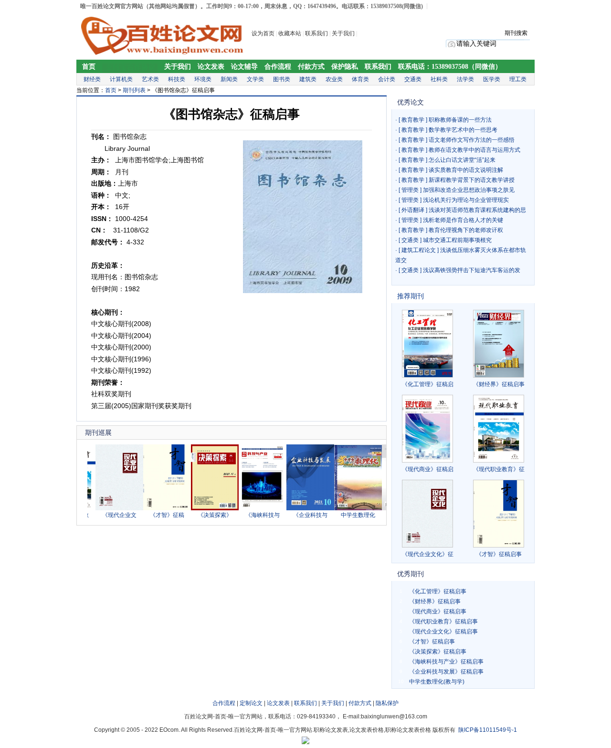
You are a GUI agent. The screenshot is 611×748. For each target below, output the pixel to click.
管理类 (410, 190)
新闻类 (229, 79)
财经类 (92, 79)
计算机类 (121, 79)
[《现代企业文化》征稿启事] (110, 508)
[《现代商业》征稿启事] (427, 429)
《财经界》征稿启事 (499, 384)
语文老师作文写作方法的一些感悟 (472, 140)
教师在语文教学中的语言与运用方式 (474, 150)
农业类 (334, 79)
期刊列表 (134, 90)
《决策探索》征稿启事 (437, 651)
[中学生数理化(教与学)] (348, 508)
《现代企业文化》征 (427, 554)
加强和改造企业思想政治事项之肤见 (469, 190)
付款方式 (311, 66)
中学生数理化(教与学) (436, 681)
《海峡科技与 (253, 515)
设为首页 (263, 33)
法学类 (465, 79)
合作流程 (277, 66)
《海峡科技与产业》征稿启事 (446, 661)
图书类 (281, 79)
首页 (88, 66)
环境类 (202, 79)
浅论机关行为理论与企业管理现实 (466, 200)
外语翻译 (412, 210)
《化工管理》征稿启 (427, 384)
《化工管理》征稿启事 (437, 591)
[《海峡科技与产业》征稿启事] (253, 508)
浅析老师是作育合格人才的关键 (463, 220)
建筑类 (307, 79)
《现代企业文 (110, 515)
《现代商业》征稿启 (427, 469)
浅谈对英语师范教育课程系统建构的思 (477, 210)
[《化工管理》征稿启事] (427, 344)
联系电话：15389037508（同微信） (450, 66)
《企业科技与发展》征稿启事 (446, 671)
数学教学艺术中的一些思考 (463, 129)
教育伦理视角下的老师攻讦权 (466, 230)
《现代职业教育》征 (499, 469)
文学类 (255, 79)
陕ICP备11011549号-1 (487, 730)
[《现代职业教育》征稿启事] (498, 429)
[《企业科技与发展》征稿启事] (301, 508)
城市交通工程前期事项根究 (457, 240)
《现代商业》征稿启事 (437, 611)
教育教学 (412, 119)
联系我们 (316, 33)
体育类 (360, 79)
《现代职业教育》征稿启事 (443, 621)
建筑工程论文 (418, 250)
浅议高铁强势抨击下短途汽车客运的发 (471, 270)
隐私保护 (387, 703)
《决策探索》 (205, 515)
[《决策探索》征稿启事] (205, 508)
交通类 (412, 79)
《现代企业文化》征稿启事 (443, 631)
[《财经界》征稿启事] (498, 344)
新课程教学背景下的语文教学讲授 (472, 180)
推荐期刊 (410, 296)
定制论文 (251, 703)
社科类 (439, 79)
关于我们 (344, 33)
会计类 (386, 79)
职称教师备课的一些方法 (460, 119)
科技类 (176, 79)
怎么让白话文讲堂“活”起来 (462, 160)
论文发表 (211, 66)
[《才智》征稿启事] (157, 508)
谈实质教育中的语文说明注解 (466, 170)
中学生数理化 (348, 515)
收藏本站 (289, 33)
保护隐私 (344, 66)
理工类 (518, 79)
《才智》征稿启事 (499, 554)
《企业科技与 (301, 515)
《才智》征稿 (157, 515)
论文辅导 (244, 66)
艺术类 (150, 79)
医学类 (491, 79)
